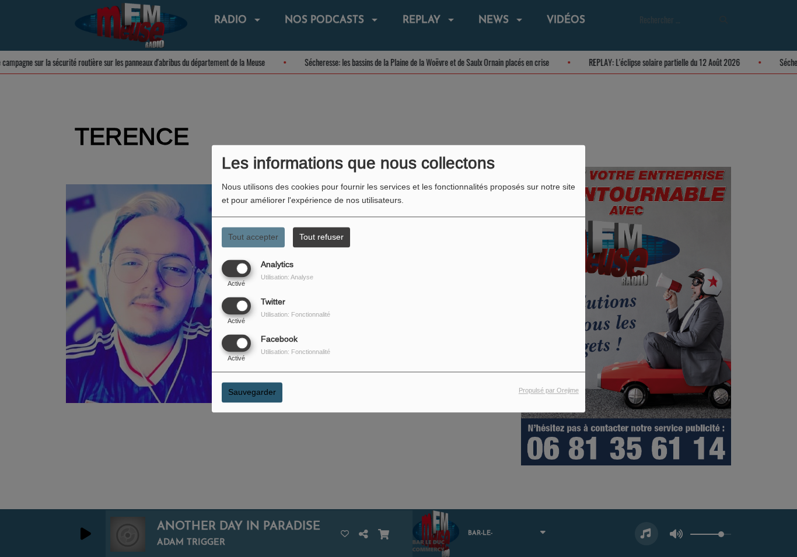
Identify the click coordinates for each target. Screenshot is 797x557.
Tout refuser (321, 236)
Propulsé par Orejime (549, 390)
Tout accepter (253, 236)
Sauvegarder (252, 392)
